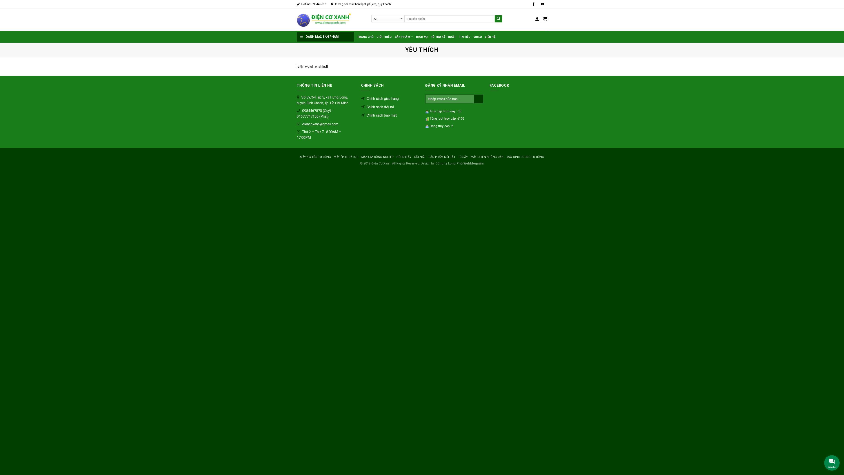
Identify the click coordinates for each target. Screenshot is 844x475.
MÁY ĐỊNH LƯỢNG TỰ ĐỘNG (525, 157)
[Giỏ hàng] (545, 19)
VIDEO (477, 36)
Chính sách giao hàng (382, 99)
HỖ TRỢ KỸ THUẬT (443, 36)
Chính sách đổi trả (380, 107)
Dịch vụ (421, 36)
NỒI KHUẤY (404, 157)
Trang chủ (365, 36)
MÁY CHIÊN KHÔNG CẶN (487, 157)
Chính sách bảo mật (381, 115)
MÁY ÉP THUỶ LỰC (346, 157)
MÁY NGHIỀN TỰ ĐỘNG (315, 157)
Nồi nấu (420, 157)
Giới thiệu (384, 36)
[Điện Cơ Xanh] (324, 19)
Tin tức (464, 36)
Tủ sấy (463, 157)
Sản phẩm (402, 36)
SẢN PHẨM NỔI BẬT (442, 157)
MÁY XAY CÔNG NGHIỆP (377, 157)
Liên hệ (490, 36)
